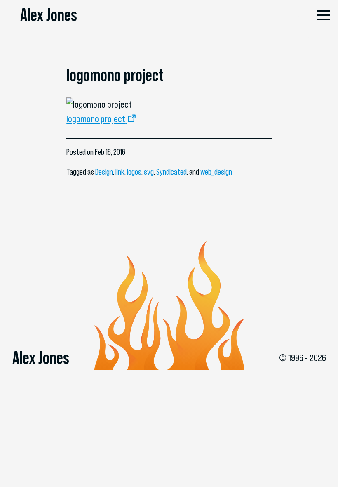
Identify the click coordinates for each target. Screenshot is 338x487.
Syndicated (171, 172)
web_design (216, 172)
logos (134, 172)
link (119, 172)
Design (104, 172)
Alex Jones (48, 15)
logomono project (95, 118)
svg (149, 172)
